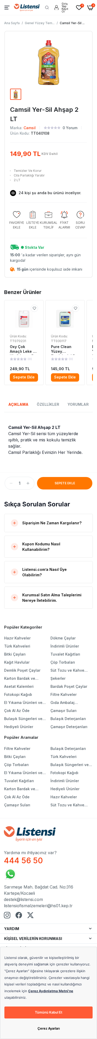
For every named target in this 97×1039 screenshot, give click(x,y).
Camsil (30, 128)
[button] (11, 483)
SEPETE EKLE (65, 483)
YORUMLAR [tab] (78, 404)
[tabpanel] (48, 440)
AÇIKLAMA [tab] (18, 404)
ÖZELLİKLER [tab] (48, 404)
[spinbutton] (19, 483)
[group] (16, 220)
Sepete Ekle (24, 377)
